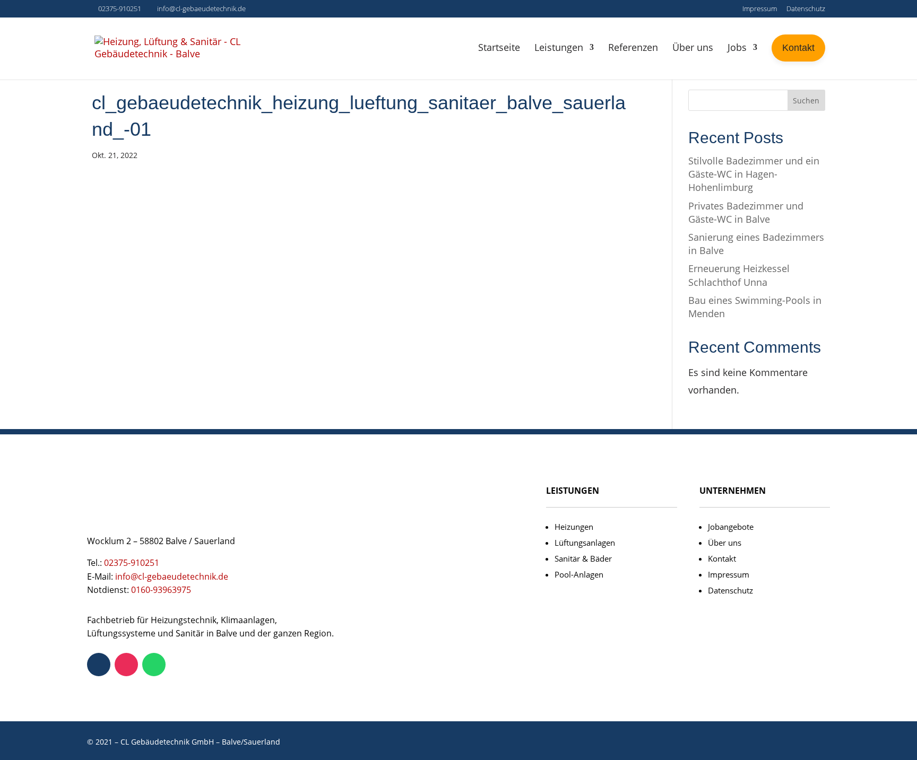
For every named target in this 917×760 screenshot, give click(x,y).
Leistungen (558, 47)
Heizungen (574, 526)
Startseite (499, 47)
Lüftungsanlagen (585, 542)
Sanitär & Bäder (583, 558)
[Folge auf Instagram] (126, 664)
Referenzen (633, 47)
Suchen (806, 100)
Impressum (759, 9)
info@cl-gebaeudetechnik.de (171, 576)
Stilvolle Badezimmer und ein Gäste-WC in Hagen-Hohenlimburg (753, 174)
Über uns (692, 47)
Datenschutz (805, 9)
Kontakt (722, 558)
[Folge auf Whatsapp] (154, 664)
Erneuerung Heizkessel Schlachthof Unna (739, 275)
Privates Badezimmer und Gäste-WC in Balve (745, 212)
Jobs (737, 47)
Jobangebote (731, 526)
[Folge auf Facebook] (98, 664)
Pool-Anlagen (579, 574)
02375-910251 (119, 8)
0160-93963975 (161, 590)
